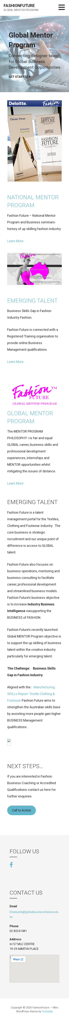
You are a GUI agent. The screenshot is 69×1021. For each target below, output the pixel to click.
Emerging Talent (32, 300)
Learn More (15, 241)
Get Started (18, 77)
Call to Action (21, 810)
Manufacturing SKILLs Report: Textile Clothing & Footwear (31, 693)
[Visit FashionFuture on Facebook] (11, 864)
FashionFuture (19, 5)
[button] (64, 9)
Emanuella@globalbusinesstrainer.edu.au (34, 914)
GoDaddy (47, 1011)
